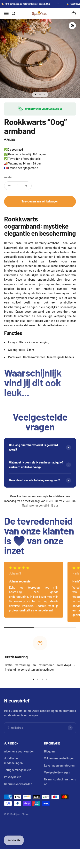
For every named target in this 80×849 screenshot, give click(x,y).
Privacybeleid (12, 777)
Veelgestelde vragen (57, 772)
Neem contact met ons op (60, 782)
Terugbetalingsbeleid (17, 770)
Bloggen (49, 751)
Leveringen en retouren (59, 765)
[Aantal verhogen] (26, 186)
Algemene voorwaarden (19, 751)
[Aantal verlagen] (9, 186)
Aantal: (8, 177)
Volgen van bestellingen (59, 758)
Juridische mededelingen (13, 761)
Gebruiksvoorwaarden (18, 784)
